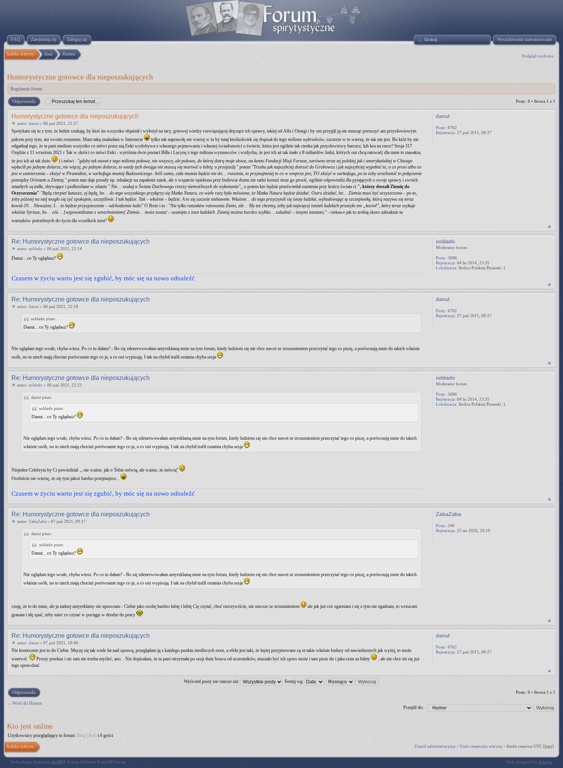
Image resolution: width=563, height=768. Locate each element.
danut (34, 123)
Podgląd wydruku (538, 56)
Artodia (545, 762)
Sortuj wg (294, 681)
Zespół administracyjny (435, 746)
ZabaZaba (37, 521)
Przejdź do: (413, 707)
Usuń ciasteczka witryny (481, 746)
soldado (36, 248)
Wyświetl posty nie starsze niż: (212, 681)
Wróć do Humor (27, 703)
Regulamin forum (26, 89)
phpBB (57, 762)
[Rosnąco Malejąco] (353, 681)
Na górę (549, 226)
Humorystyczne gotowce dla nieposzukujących (80, 76)
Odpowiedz (24, 101)
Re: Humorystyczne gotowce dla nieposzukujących (80, 241)
